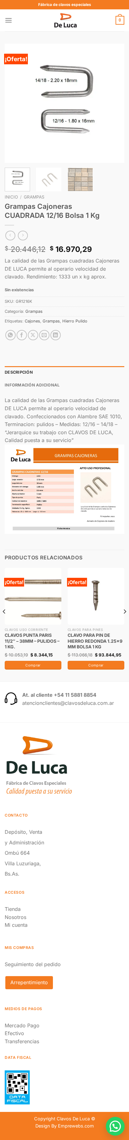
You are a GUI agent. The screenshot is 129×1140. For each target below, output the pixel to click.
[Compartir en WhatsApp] (10, 335)
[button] (115, 1126)
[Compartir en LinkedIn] (55, 335)
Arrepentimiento (29, 982)
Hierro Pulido (74, 321)
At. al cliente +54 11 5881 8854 (59, 695)
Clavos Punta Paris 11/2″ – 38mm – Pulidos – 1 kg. (32, 640)
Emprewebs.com (76, 1125)
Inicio (11, 196)
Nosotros (15, 917)
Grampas (34, 196)
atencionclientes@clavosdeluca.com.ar (68, 703)
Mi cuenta (16, 925)
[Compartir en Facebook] (22, 335)
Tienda (13, 909)
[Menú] (8, 20)
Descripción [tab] (19, 372)
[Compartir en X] (33, 335)
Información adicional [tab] (32, 385)
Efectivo (14, 1033)
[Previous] (15, 103)
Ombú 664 (17, 853)
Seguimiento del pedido (33, 964)
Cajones (32, 321)
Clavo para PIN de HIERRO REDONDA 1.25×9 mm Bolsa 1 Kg (95, 640)
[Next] (114, 103)
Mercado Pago (22, 1025)
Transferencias (22, 1041)
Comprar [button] (32, 665)
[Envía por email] (44, 335)
